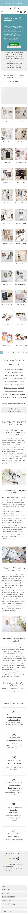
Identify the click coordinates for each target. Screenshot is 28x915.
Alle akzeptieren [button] (14, 44)
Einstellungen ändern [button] (14, 47)
